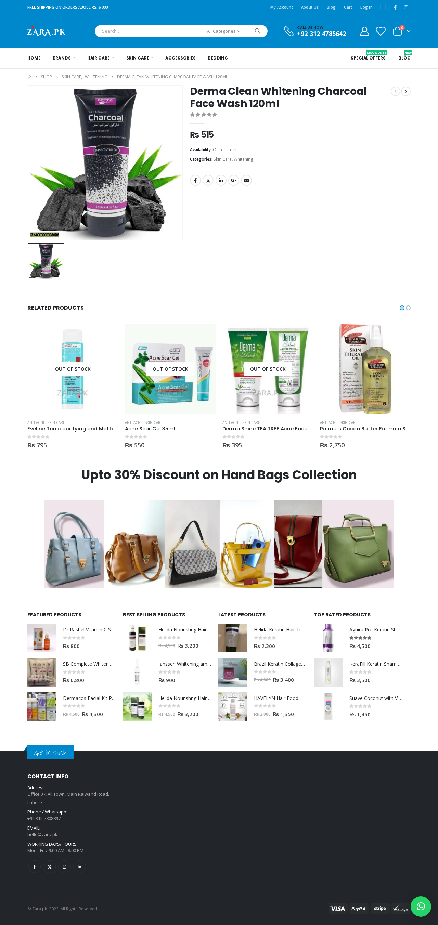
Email (246, 180)
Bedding (218, 58)
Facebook (195, 180)
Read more (107, 335)
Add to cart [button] (399, 335)
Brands (62, 58)
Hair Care (98, 58)
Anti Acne (36, 422)
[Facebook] (395, 7)
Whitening (243, 159)
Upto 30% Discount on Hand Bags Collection (219, 475)
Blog (331, 7)
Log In (366, 7)
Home (34, 58)
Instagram (64, 866)
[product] (365, 369)
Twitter (208, 180)
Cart (348, 7)
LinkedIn (221, 180)
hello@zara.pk (42, 834)
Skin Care (137, 58)
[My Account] (364, 31)
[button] (402, 308)
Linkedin (79, 866)
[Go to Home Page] (29, 77)
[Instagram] (405, 7)
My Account (281, 7)
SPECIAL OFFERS (368, 56)
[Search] (257, 31)
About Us (310, 7)
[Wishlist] (380, 31)
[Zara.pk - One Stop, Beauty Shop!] (46, 31)
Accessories (180, 58)
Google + (233, 180)
